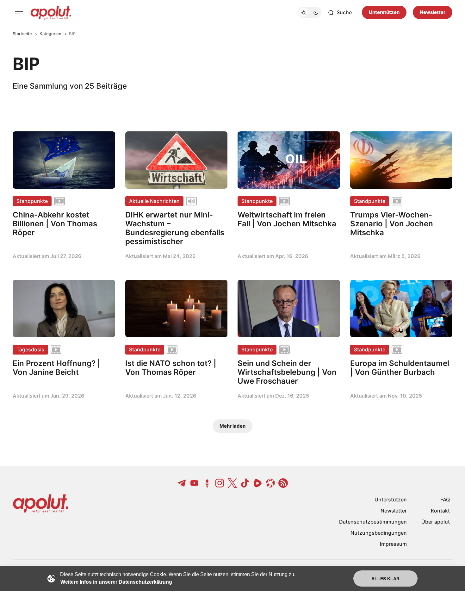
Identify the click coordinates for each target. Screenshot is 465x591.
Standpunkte (32, 201)
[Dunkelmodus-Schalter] (309, 12)
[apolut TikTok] (245, 483)
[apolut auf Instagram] (220, 483)
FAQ (445, 499)
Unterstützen (384, 12)
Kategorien (50, 33)
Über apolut (435, 522)
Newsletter (432, 12)
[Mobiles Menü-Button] (19, 12)
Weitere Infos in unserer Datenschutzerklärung (116, 582)
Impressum (393, 544)
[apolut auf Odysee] (270, 483)
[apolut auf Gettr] (207, 483)
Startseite (22, 33)
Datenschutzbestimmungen (373, 522)
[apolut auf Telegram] (182, 483)
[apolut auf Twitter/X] (232, 483)
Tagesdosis (30, 349)
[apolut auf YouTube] (194, 483)
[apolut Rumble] (258, 483)
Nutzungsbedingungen (378, 533)
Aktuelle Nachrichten (154, 201)
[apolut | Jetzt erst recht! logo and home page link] (50, 13)
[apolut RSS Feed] (283, 483)
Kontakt (440, 510)
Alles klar (385, 578)
